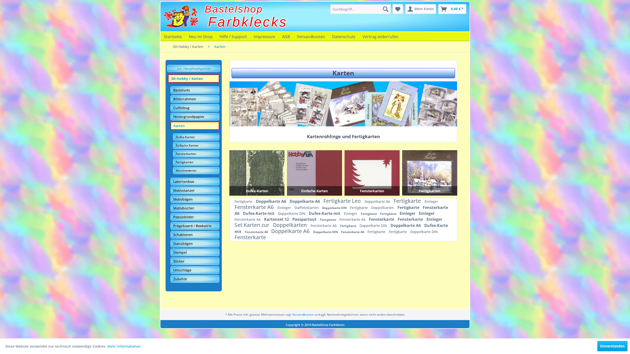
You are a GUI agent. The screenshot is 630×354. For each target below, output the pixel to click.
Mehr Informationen (124, 346)
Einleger (431, 201)
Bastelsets (181, 90)
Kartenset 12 (277, 219)
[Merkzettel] (398, 9)
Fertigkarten (184, 162)
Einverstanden (612, 346)
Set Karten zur (252, 224)
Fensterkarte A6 (255, 207)
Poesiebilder (183, 217)
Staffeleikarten (307, 207)
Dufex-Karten (185, 137)
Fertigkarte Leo (342, 200)
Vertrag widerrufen (380, 36)
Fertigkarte (244, 201)
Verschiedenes (186, 170)
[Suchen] (385, 9)
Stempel (180, 252)
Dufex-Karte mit (259, 213)
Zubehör (180, 279)
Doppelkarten (383, 207)
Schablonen (183, 234)
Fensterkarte (382, 219)
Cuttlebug (181, 107)
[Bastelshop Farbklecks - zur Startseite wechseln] (181, 16)
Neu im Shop (201, 36)
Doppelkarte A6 (271, 201)
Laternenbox (183, 181)
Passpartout (304, 219)
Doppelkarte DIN (334, 208)
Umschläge (182, 270)
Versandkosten (311, 36)
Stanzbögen (183, 243)
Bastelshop (234, 9)
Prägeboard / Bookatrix (192, 225)
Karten (179, 125)
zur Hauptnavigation (194, 68)
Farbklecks (248, 22)
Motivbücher (183, 208)
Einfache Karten (187, 145)
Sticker (179, 261)
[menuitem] (360, 9)
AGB (286, 36)
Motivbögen (183, 199)
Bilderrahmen (184, 99)
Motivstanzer (184, 190)
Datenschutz (344, 36)
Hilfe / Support (233, 36)
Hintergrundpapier (189, 116)
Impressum (264, 36)
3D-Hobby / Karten (187, 78)
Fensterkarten (186, 154)
